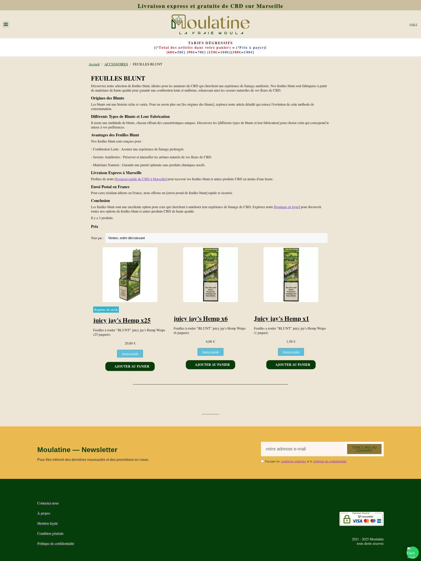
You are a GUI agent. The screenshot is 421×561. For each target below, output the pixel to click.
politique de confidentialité (329, 461)
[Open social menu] (413, 553)
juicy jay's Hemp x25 (122, 320)
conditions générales (293, 461)
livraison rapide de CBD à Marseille (141, 179)
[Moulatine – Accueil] (210, 24)
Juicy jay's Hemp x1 (281, 318)
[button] (130, 353)
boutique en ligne (287, 206)
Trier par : (97, 238)
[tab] (210, 226)
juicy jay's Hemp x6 (201, 318)
